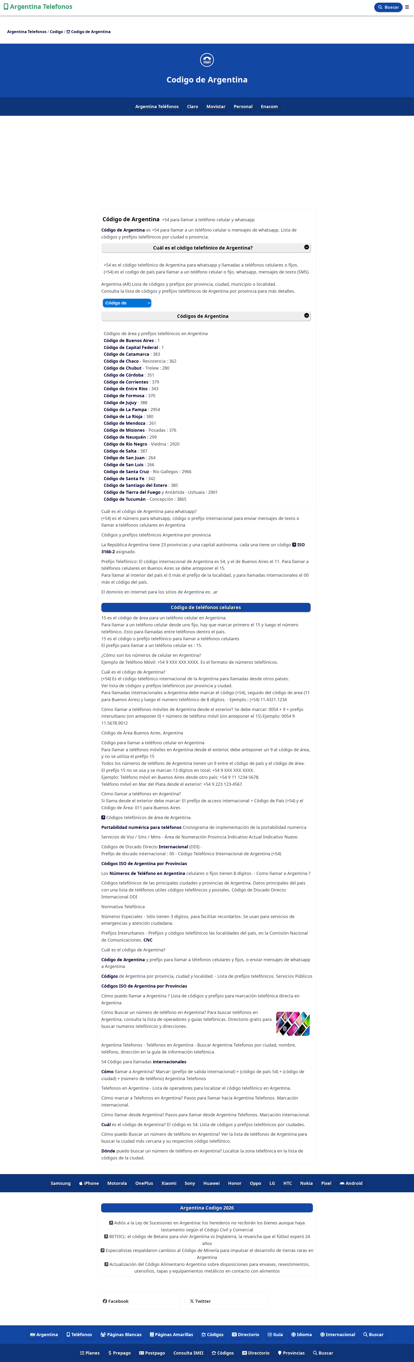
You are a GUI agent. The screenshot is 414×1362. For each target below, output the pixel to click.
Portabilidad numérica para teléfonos (141, 827)
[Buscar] (380, 7)
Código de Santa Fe (125, 478)
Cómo (108, 1071)
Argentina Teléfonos (157, 106)
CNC (148, 940)
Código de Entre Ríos (126, 388)
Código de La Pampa (126, 409)
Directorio (248, 1334)
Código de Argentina (123, 230)
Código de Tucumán (125, 499)
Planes (92, 1353)
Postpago (154, 1353)
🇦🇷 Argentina (44, 1334)
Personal (243, 106)
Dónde (108, 1151)
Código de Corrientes (127, 382)
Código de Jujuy (121, 402)
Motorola (117, 1183)
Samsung (61, 1183)
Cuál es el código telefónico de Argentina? (203, 247)
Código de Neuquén (125, 437)
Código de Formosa (125, 395)
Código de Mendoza (125, 423)
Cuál (106, 1124)
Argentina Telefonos (41, 6)
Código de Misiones (125, 430)
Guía (277, 1334)
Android (353, 1183)
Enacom (269, 106)
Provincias (293, 1353)
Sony (190, 1183)
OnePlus (144, 1183)
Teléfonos (81, 1334)
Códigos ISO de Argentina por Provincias (144, 863)
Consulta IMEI (188, 1353)
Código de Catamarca (127, 354)
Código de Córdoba (124, 375)
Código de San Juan (125, 457)
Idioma (304, 1334)
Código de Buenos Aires (129, 340)
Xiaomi (168, 1183)
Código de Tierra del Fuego (133, 492)
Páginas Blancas (124, 1334)
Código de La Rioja (124, 416)
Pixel (326, 1183)
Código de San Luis (124, 464)
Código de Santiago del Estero (136, 485)
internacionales (169, 1062)
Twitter (200, 1301)
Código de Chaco (122, 361)
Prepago (121, 1353)
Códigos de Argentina (203, 316)
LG (272, 1183)
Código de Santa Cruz (127, 471)
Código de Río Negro (126, 444)
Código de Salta (121, 451)
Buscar (392, 7)
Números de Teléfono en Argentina (147, 873)
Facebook (118, 1301)
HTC (287, 1183)
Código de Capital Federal (131, 347)
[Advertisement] (207, 158)
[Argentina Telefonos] (407, 7)
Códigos (110, 976)
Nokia (306, 1183)
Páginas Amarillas (173, 1334)
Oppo (255, 1183)
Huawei (211, 1183)
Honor (235, 1183)
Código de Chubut (123, 368)
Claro (192, 106)
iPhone (91, 1183)
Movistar (216, 106)
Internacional (173, 847)
